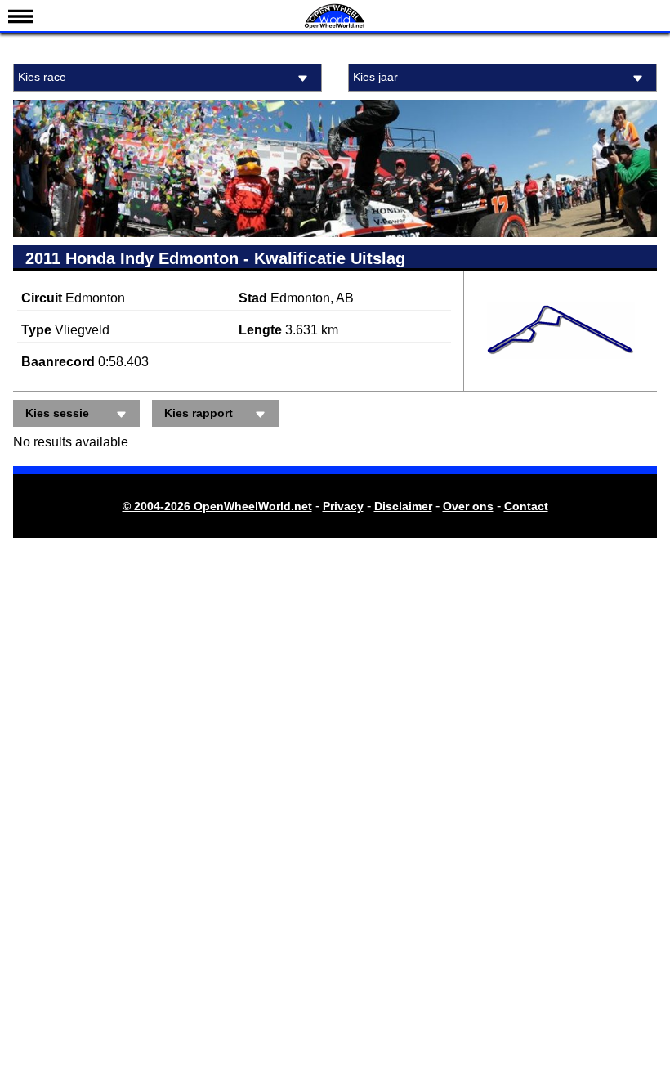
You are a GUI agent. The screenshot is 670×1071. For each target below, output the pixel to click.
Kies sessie (57, 412)
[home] (335, 27)
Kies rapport (198, 412)
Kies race (42, 76)
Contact (526, 506)
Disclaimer (403, 506)
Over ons (468, 506)
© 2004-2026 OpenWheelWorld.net (217, 506)
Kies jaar (375, 76)
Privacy (343, 506)
